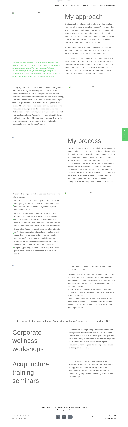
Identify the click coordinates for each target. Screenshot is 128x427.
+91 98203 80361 (21, 418)
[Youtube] (70, 417)
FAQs (94, 5)
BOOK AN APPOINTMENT (108, 5)
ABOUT (64, 5)
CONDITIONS (75, 5)
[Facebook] (58, 417)
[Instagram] (64, 417)
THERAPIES (85, 5)
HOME (57, 5)
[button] (125, 130)
